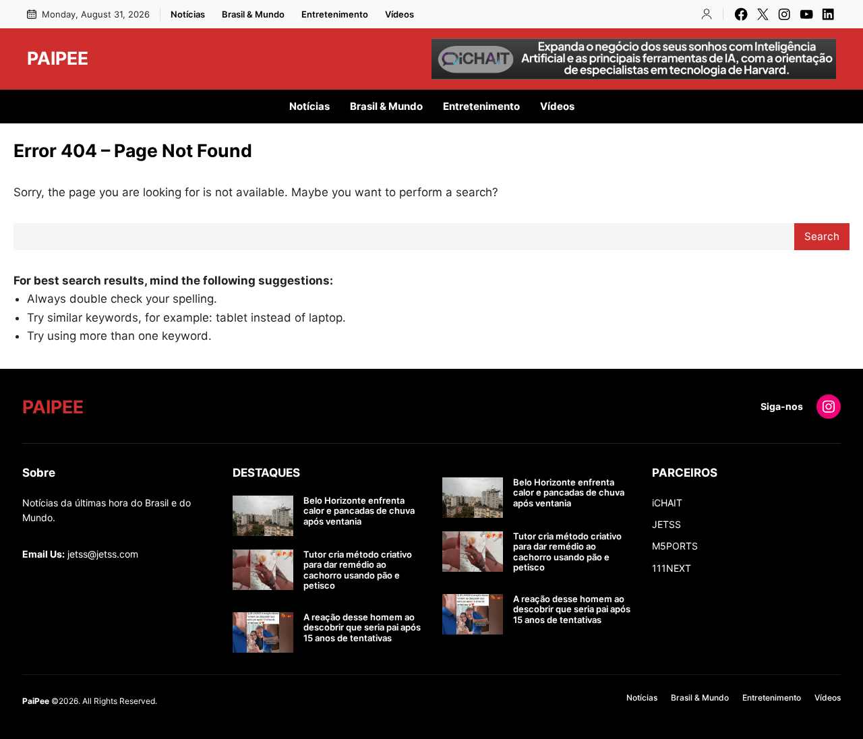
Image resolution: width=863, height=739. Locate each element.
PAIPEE (57, 58)
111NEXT (671, 568)
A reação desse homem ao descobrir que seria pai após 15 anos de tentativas (362, 627)
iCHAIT (667, 502)
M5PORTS (675, 546)
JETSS (666, 524)
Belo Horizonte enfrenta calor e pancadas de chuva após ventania (359, 511)
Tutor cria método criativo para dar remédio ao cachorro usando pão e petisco (357, 570)
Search (821, 236)
